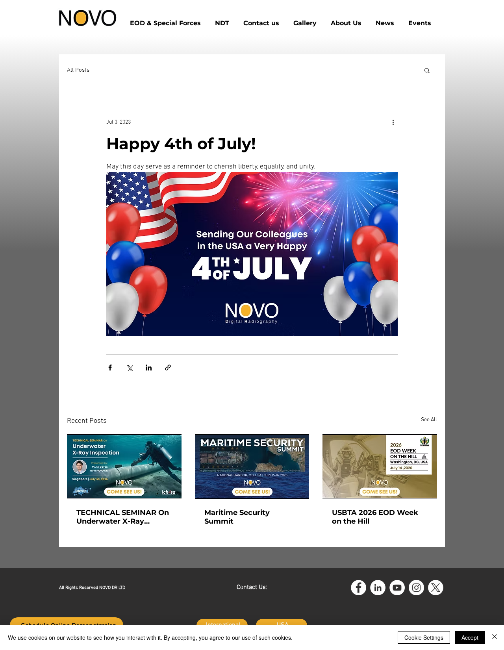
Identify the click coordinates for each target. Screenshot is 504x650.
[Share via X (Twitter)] (129, 367)
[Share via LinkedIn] (148, 367)
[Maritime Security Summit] (252, 466)
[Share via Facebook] (110, 367)
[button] (261, 20)
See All (429, 420)
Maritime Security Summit (237, 517)
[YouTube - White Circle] (397, 587)
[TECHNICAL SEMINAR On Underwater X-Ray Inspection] (124, 466)
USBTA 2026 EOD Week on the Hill (375, 517)
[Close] (494, 637)
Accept (469, 637)
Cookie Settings (423, 637)
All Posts (78, 70)
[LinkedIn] (377, 587)
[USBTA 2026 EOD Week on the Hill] (379, 466)
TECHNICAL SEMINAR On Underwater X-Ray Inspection (122, 517)
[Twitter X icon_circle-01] (435, 587)
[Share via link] (168, 367)
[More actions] (393, 122)
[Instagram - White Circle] (416, 587)
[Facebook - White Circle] (358, 587)
